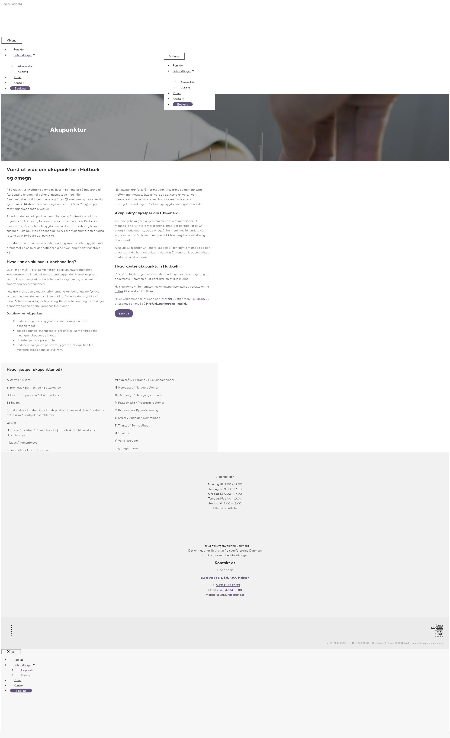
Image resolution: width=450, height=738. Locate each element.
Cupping (186, 87)
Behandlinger (182, 71)
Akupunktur (188, 82)
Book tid (124, 313)
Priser (177, 93)
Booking (182, 104)
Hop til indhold (11, 4)
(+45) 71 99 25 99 (228, 585)
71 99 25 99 (173, 299)
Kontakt (178, 99)
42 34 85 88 (201, 299)
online (119, 291)
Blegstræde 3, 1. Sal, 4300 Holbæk (225, 577)
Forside (178, 65)
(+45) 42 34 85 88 (229, 590)
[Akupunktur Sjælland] (16, 34)
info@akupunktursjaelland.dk (166, 303)
